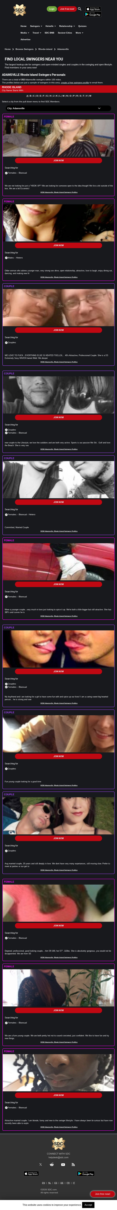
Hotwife (50, 26)
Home (24, 26)
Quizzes (82, 26)
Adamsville (63, 49)
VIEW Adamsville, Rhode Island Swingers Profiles (59, 192)
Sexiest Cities (65, 33)
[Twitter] (42, 1164)
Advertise (25, 39)
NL (49, 1183)
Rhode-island (45, 49)
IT (74, 1183)
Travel (36, 33)
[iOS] (31, 1173)
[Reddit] (53, 1164)
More (79, 33)
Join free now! (67, 9)
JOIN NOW (58, 160)
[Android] (86, 1173)
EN (43, 1183)
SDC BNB (49, 33)
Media (24, 33)
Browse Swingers (25, 49)
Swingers (35, 26)
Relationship (66, 26)
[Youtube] (65, 1164)
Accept (88, 1205)
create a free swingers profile (75, 82)
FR (68, 1183)
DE (61, 1183)
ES (55, 1183)
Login (52, 9)
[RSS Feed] (75, 1164)
